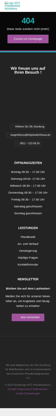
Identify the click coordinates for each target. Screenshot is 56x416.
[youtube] (35, 151)
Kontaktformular (28, 264)
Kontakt (12, 389)
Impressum (24, 389)
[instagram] (28, 151)
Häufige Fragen (28, 257)
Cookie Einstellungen (28, 393)
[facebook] (21, 151)
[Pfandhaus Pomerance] (12, 3)
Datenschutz (40, 389)
